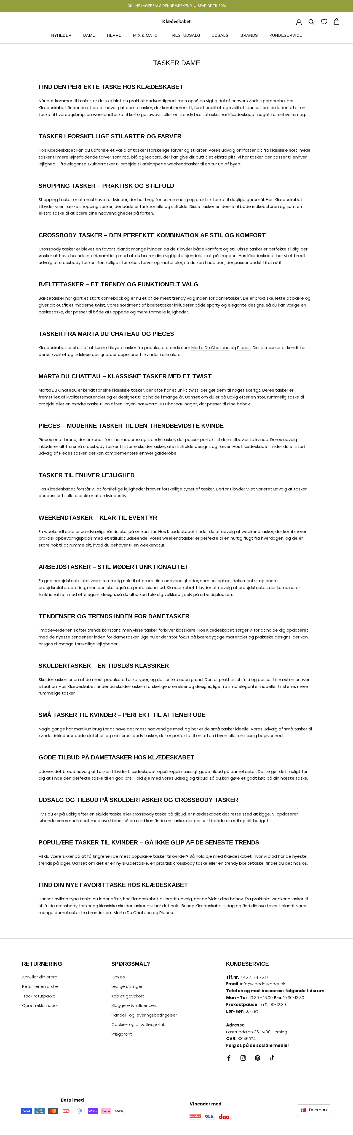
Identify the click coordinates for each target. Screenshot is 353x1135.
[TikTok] (272, 1057)
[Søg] (311, 21)
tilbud (180, 814)
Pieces (244, 347)
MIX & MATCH (147, 35)
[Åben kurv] (336, 21)
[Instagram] (243, 1057)
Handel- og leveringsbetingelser (144, 1015)
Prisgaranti (122, 1034)
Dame (89, 35)
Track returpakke (38, 996)
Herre (114, 35)
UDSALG (220, 35)
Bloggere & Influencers (134, 1005)
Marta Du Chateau (210, 347)
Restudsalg (186, 35)
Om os (118, 977)
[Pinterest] (257, 1057)
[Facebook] (229, 1057)
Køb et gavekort (127, 996)
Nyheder (61, 35)
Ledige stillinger (127, 986)
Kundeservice (285, 35)
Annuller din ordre (39, 977)
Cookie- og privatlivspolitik (138, 1024)
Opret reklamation (40, 1005)
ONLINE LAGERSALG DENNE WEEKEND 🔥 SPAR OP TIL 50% (176, 6)
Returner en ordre (40, 986)
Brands (249, 35)
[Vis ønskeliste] (324, 21)
